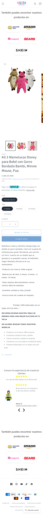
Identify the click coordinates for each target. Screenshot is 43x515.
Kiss (8, 503)
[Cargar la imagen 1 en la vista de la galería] (10, 146)
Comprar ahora (21, 239)
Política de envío (30, 506)
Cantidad (5, 219)
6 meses (20, 209)
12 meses (33, 209)
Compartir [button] (8, 355)
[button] (2, 3)
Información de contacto (22, 510)
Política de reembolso (18, 503)
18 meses (9, 214)
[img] (21, 376)
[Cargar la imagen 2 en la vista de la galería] (21, 146)
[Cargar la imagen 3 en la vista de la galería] (32, 146)
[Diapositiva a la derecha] (40, 146)
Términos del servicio (16, 506)
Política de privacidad (34, 503)
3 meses (7, 209)
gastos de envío (18, 179)
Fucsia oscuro (9, 200)
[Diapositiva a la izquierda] (2, 146)
